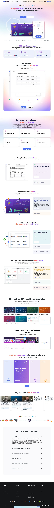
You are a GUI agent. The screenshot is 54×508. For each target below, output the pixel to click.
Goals (4, 492)
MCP (4, 494)
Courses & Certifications (31, 494)
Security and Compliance (31, 497)
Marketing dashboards (23, 302)
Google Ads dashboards (27, 303)
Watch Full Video (30, 107)
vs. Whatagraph (17, 494)
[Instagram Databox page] (45, 505)
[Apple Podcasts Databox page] (50, 505)
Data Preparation (5, 493)
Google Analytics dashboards (35, 303)
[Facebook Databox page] (43, 505)
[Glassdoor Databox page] (48, 505)
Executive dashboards (36, 302)
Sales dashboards (29, 302)
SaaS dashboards (17, 302)
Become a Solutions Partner (31, 493)
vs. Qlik (16, 495)
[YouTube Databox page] (42, 505)
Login (40, 1)
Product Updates (30, 495)
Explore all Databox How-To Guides (44, 343)
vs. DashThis (17, 496)
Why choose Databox (27, 149)
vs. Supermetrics (18, 492)
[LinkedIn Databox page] (40, 505)
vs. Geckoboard (17, 493)
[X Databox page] (46, 505)
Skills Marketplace (30, 492)
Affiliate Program (29, 496)
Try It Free (48, 1)
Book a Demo (44, 1)
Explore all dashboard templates (44, 320)
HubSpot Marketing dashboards (19, 303)
